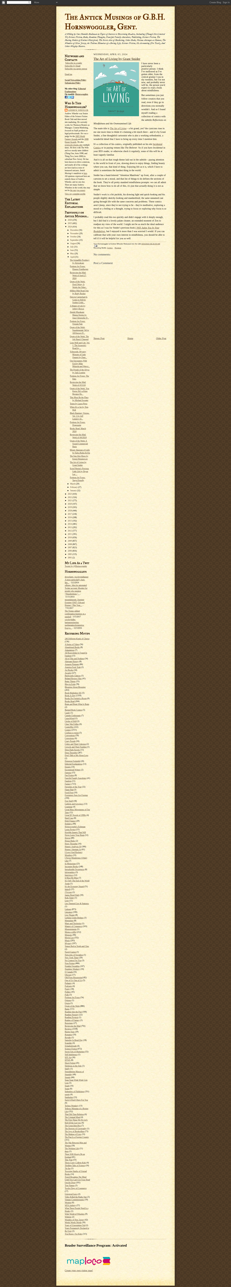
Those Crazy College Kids (75, 1162)
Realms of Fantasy (72, 1020)
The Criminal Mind (72, 1117)
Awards (68, 673)
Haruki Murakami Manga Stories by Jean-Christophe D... (79, 315)
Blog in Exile (70, 684)
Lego (67, 900)
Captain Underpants (73, 715)
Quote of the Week (72, 1006)
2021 (70, 500)
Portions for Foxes (72, 997)
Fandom (68, 781)
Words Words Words (73, 1222)
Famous (68, 772)
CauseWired (70, 718)
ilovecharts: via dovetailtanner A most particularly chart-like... (76, 580)
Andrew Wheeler (78, 110)
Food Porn (69, 792)
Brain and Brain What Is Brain (77, 704)
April (72, 257)
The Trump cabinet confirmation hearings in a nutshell (75, 614)
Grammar (68, 807)
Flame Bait (69, 790)
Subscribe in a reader (73, 63)
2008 (70, 544)
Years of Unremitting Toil (75, 1225)
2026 (70, 220)
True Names (70, 1185)
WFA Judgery (70, 1205)
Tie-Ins (68, 1168)
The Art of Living (118, 128)
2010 (70, 537)
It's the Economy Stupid (74, 886)
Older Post (161, 338)
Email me (68, 74)
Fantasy (68, 784)
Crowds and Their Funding (76, 747)
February (74, 487)
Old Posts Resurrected (74, 977)
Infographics (70, 872)
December (74, 230)
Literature (68, 912)
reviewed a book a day (74, 145)
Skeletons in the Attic (73, 1066)
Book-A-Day (70, 695)
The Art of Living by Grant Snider (117, 59)
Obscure (68, 975)
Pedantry (68, 983)
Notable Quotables (72, 966)
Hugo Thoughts (71, 844)
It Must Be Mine (71, 878)
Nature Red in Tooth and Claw (77, 946)
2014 (70, 524)
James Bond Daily (72, 895)
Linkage (68, 909)
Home (130, 338)
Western (68, 1202)
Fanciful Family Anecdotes (75, 778)
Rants (67, 1009)
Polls (67, 995)
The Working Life (72, 1148)
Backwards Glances (73, 675)
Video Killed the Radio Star (76, 1197)
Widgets (68, 1217)
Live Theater (70, 915)
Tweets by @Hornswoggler (76, 566)
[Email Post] (95, 246)
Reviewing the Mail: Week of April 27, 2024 (78, 275)
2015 (70, 521)
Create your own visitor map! (79, 1270)
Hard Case (69, 818)
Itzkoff (67, 889)
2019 (70, 507)
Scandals (68, 1043)
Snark (67, 1086)
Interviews (69, 875)
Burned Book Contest (73, 710)
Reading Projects (71, 1017)
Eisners (68, 767)
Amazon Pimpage (72, 664)
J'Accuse (68, 892)
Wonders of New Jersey (74, 1220)
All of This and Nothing (74, 658)
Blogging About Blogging (75, 687)
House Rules (70, 841)
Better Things (70, 681)
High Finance (70, 821)
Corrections (69, 738)
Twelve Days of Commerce (76, 1188)
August (73, 243)
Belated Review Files (73, 678)
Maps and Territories (73, 923)
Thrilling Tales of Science (75, 1165)
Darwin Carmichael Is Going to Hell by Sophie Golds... (78, 300)
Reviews (68, 1029)
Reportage (69, 1023)
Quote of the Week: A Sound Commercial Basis (79, 444)
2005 (70, 554)
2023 (70, 494)
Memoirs (68, 935)
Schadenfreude (71, 1046)
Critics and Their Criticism (75, 744)
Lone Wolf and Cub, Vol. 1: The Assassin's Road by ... (80, 346)
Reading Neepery (72, 1015)
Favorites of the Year (73, 787)
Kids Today (69, 898)
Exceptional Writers (72, 770)
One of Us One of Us (73, 980)
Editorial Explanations (73, 764)
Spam (67, 1089)
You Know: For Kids (73, 1234)
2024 (70, 227)
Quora (67, 1003)
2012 (70, 531)
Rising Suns (70, 1032)
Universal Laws (71, 1194)
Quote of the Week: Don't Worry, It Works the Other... (78, 284)
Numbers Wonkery (72, 969)
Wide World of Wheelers (75, 1214)
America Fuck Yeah (73, 667)
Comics (68, 730)
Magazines (69, 920)
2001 (70, 557)
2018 (70, 510)
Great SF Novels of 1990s (75, 815)
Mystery (68, 943)
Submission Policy (72, 83)
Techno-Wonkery (71, 1106)
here (85, 173)
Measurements (70, 929)
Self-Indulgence (71, 1054)
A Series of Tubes (72, 644)
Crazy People (70, 741)
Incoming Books (71, 866)
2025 (70, 223)
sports (67, 1094)
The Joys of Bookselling (74, 1131)
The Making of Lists (73, 1134)
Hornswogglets (81, 94)
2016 (70, 517)
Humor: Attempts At (73, 849)
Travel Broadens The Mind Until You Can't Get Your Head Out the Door (77, 1180)
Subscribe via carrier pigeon (76, 69)
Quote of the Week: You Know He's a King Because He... (79, 391)
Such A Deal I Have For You (76, 1100)
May (72, 253)
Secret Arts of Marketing (75, 1052)
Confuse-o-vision (72, 733)
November (74, 233)
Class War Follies (72, 724)
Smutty (68, 1077)
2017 (70, 514)
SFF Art (68, 1057)
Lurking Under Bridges (74, 918)
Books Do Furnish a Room (76, 698)
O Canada (69, 972)
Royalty (68, 1037)
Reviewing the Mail (72, 1026)
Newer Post (99, 338)
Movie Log (69, 937)
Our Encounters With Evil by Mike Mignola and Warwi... (80, 364)
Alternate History (72, 661)
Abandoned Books (72, 647)
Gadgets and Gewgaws (74, 804)
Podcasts (68, 986)
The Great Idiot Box (73, 1125)
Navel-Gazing (70, 952)
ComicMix (69, 727)
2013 (70, 527)
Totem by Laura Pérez (78, 404)
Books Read (70, 701)
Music (67, 940)
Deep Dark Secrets (72, 750)
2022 (70, 497)
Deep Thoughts (71, 753)
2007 (70, 547)
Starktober (69, 1097)
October (73, 236)
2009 (70, 541)
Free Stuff (69, 801)
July (72, 247)
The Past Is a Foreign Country (77, 1137)
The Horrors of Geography (75, 1128)
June (72, 250)
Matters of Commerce (73, 926)
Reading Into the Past (73, 1012)
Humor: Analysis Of (73, 846)
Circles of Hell (70, 721)
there (67, 1151)
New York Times (72, 957)
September (74, 240)
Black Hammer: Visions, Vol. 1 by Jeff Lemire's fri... (79, 416)
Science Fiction (71, 1049)
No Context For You (73, 960)
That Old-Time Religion (74, 1114)
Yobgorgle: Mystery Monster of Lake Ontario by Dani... (78, 355)
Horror (67, 838)
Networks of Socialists (74, 955)
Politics (68, 992)
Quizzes (68, 1000)
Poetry (67, 989)
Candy (67, 713)
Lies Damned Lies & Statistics (77, 903)
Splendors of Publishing (74, 1091)
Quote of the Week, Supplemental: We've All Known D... (79, 330)
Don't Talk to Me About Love (76, 755)
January (73, 490)
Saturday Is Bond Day (74, 1040)
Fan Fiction (69, 775)
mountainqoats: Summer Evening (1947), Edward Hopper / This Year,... (75, 602)
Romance (68, 1034)
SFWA (67, 1060)
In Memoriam (70, 864)
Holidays (68, 824)
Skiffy (67, 1069)
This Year (69, 1160)
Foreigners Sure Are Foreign (76, 795)
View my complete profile (75, 194)
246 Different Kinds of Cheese (77, 639)
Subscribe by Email (72, 66)
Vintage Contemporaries (74, 1199)
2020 (70, 504)
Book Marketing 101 (73, 693)
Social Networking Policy (75, 80)
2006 (70, 551)
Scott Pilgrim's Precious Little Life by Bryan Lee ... (79, 471)
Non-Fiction (70, 963)
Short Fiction (70, 1063)
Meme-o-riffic (70, 932)
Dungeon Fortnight (72, 761)
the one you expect (77, 190)
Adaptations (69, 650)
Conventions (70, 735)
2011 (70, 534)
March (73, 484)
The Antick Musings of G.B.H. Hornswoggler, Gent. (115, 22)
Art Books (69, 670)
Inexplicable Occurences (74, 869)
